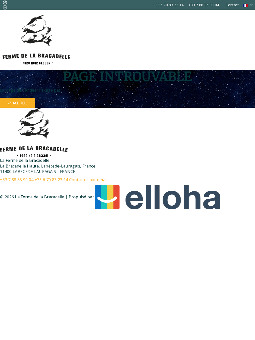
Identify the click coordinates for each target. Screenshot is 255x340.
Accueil (19, 103)
